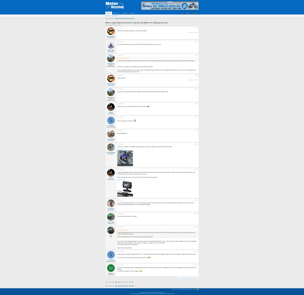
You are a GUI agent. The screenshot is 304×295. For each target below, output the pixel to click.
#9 (197, 144)
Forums (108, 13)
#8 (197, 130)
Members (132, 13)
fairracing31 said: (122, 230)
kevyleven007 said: (122, 58)
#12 (197, 213)
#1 (197, 28)
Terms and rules (181, 289)
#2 (197, 41)
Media (125, 13)
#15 (197, 265)
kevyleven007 (110, 25)
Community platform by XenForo (152, 292)
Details (172, 293)
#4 (197, 75)
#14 (197, 251)
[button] (121, 13)
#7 (197, 117)
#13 (197, 227)
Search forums (115, 15)
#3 (197, 55)
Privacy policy (189, 289)
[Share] (195, 28)
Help (195, 289)
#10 (197, 169)
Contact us (174, 289)
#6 (197, 103)
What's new (116, 13)
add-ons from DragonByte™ (148, 293)
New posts (107, 15)
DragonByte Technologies (165, 293)
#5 (197, 89)
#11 (197, 200)
